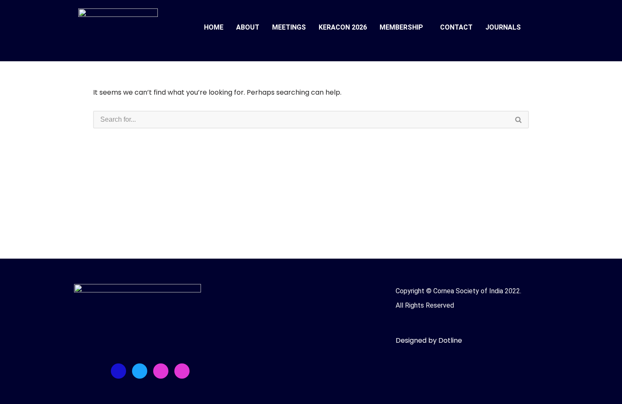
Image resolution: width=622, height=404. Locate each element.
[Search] (519, 119)
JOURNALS (503, 27)
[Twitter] (139, 371)
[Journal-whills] (182, 371)
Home (213, 27)
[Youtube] (160, 371)
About (247, 27)
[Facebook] (118, 371)
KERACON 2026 (343, 27)
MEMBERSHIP (401, 27)
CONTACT (456, 27)
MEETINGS (289, 27)
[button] (403, 27)
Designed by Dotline (429, 340)
